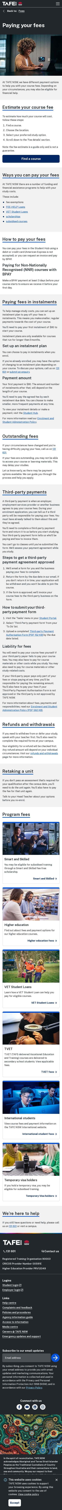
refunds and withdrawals (44, 753)
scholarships (13, 216)
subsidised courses (16, 221)
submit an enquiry (20, 372)
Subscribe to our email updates (23, 1350)
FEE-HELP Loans (15, 207)
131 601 (13, 1226)
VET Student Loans (17, 211)
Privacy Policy (34, 1387)
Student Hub (30, 413)
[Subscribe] (55, 1358)
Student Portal (47, 618)
